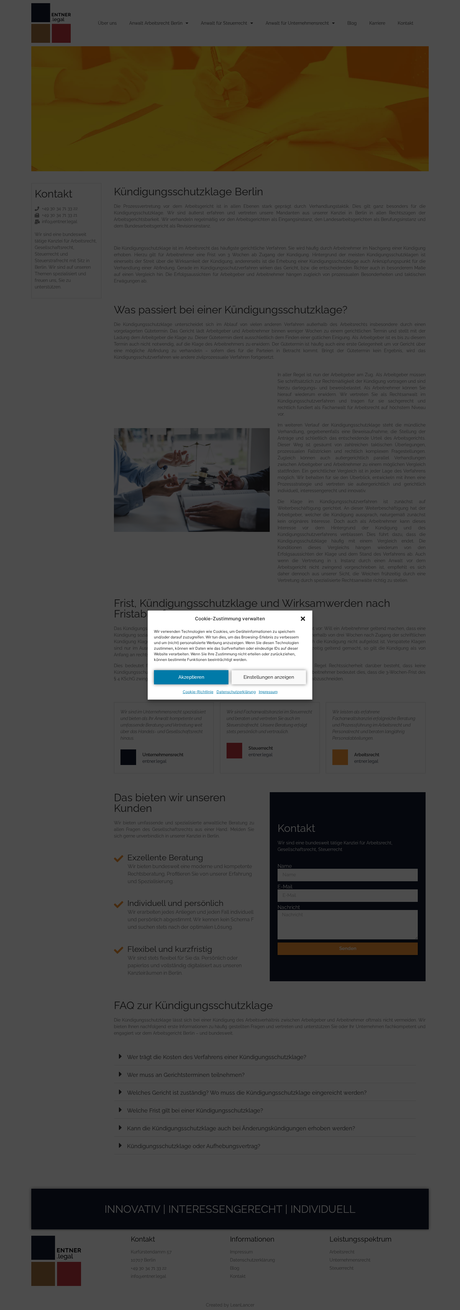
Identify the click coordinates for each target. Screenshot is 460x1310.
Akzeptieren (191, 677)
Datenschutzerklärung (236, 691)
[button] (303, 619)
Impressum (268, 691)
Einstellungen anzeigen (268, 677)
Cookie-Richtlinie (198, 691)
